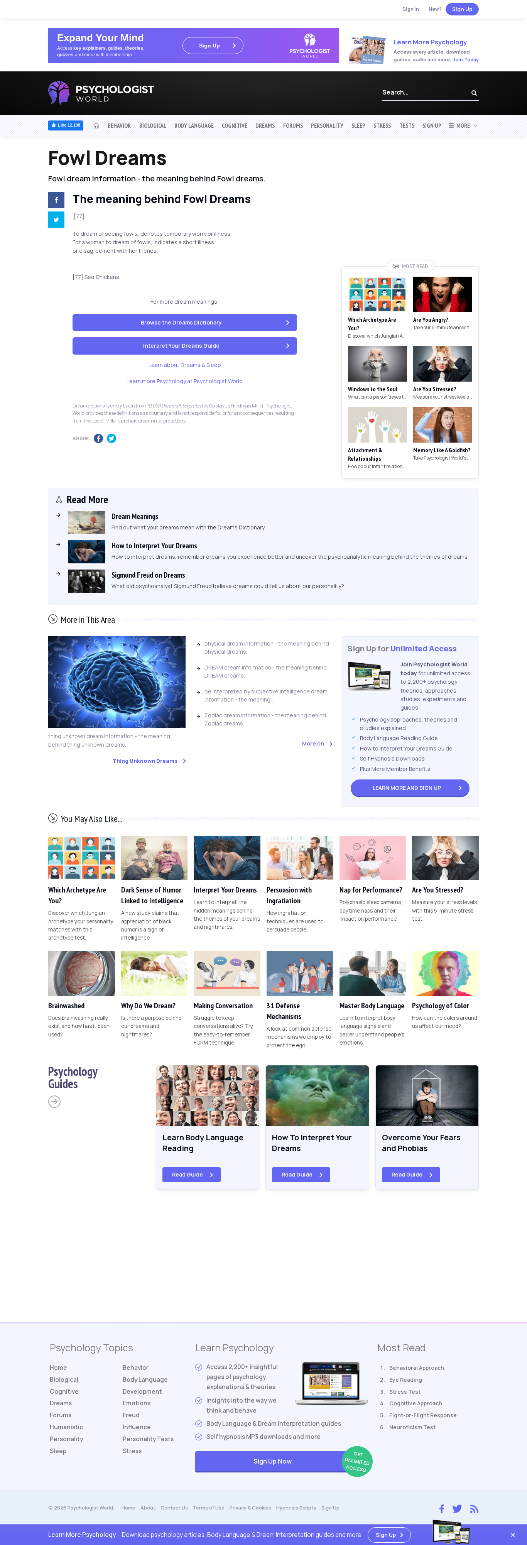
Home (58, 1368)
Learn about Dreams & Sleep (185, 365)
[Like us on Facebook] (441, 1507)
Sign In (410, 9)
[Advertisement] (410, 203)
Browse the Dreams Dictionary (181, 322)
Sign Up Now (310, 1461)
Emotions (136, 1403)
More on (313, 743)
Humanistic (66, 1427)
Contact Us (174, 1507)
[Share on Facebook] (54, 201)
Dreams (265, 125)
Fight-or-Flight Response (423, 1415)
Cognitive (234, 125)
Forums (293, 125)
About (147, 1507)
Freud (131, 1415)
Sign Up (462, 9)
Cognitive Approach (415, 1403)
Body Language (194, 125)
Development (142, 1392)
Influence (137, 1427)
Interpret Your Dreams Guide (181, 345)
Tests (406, 125)
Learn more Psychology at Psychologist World (185, 381)
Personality (327, 125)
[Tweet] (54, 220)
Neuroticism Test (412, 1427)
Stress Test (405, 1391)
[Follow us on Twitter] (457, 1508)
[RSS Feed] (474, 1508)
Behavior (119, 125)
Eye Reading (405, 1379)
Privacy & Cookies (250, 1507)
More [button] (462, 125)
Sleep (358, 125)
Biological (152, 125)
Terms (209, 1507)
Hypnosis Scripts (296, 1507)
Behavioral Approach (416, 1367)
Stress (382, 125)
